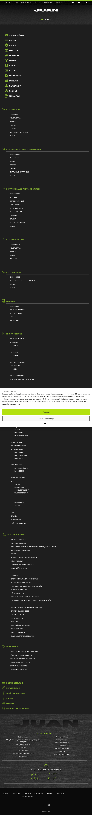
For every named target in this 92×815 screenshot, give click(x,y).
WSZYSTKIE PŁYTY (17, 442)
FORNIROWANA (16, 465)
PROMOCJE (14, 55)
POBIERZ (13, 91)
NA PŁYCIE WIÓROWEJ (21, 468)
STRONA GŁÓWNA (16, 35)
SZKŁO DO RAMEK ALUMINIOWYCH (22, 379)
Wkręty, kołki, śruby (62, 748)
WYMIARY (13, 121)
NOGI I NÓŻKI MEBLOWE (19, 568)
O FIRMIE (13, 65)
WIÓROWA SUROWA (18, 478)
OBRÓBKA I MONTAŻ (17, 201)
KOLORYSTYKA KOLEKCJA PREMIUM (22, 280)
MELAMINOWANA (17, 449)
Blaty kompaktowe (23, 745)
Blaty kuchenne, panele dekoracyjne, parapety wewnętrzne (23, 741)
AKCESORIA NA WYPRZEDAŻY (21, 550)
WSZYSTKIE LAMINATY (17, 310)
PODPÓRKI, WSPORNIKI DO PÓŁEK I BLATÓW (26, 586)
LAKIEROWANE (15, 366)
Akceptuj (46, 412)
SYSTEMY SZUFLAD (17, 614)
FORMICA (13, 317)
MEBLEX (16, 345)
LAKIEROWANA (19, 487)
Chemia (62, 751)
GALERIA (12, 70)
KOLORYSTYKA (15, 118)
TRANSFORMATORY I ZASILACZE (21, 662)
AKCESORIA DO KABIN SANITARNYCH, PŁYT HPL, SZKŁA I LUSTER (33, 547)
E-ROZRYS (13, 50)
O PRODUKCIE (15, 114)
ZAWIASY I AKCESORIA (18, 632)
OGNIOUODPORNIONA (21, 490)
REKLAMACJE (14, 96)
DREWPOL (17, 355)
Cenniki (5, 794)
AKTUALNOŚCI (15, 76)
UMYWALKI (13, 215)
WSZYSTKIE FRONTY (17, 339)
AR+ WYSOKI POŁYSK (18, 446)
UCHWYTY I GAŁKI (17, 618)
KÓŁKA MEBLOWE (17, 561)
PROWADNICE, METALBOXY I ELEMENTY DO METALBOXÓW (31, 600)
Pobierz (16, 794)
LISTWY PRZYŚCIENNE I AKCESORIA (23, 565)
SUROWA (17, 484)
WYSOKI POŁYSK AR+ (17, 362)
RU (85, 2)
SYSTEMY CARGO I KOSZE (20, 611)
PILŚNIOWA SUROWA (21, 435)
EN (73, 2)
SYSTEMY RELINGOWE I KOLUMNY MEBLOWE (26, 607)
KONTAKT (60, 3)
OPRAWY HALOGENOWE (18, 666)
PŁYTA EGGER (18, 452)
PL (79, 2)
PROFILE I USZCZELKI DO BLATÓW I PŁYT (25, 597)
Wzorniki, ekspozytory (62, 754)
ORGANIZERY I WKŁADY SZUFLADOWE (24, 579)
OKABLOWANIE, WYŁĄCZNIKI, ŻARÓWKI (24, 652)
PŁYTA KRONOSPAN (20, 455)
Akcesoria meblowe (62, 743)
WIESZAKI (14, 622)
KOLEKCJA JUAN (16, 313)
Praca (49, 794)
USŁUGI (12, 45)
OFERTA (9, 3)
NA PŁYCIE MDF (19, 471)
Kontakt (60, 794)
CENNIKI (13, 129)
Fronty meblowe (62, 737)
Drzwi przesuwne (62, 740)
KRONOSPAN (14, 320)
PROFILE (13, 125)
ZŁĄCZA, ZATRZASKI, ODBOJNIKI (22, 636)
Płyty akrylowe (23, 750)
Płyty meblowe (23, 756)
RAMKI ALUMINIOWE (17, 376)
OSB (15, 427)
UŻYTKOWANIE (15, 205)
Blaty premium (23, 737)
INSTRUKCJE (14, 259)
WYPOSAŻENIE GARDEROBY (20, 625)
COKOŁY (14, 554)
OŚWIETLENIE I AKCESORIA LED (21, 655)
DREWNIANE (14, 352)
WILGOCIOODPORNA (21, 493)
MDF (12, 481)
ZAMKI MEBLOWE (17, 629)
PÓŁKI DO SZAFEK (17, 593)
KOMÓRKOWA (18, 433)
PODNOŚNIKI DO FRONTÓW (21, 582)
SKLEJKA (17, 430)
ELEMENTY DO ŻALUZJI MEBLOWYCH (24, 557)
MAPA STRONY (15, 86)
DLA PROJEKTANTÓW (43, 3)
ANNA (15, 369)
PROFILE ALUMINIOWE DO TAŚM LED (22, 659)
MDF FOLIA (14, 342)
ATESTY (12, 136)
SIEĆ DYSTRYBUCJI (23, 3)
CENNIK (12, 226)
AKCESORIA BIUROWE (18, 543)
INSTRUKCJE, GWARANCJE (19, 132)
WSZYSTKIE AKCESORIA (19, 540)
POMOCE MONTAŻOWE (19, 589)
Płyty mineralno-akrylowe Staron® (23, 753)
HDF (12, 499)
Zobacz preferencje (46, 419)
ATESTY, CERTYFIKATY (17, 222)
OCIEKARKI (14, 575)
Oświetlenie (62, 745)
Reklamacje (38, 794)
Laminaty (23, 747)
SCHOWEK (13, 81)
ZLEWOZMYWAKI (16, 212)
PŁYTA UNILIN (18, 458)
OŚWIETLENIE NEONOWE (18, 669)
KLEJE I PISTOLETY (16, 208)
